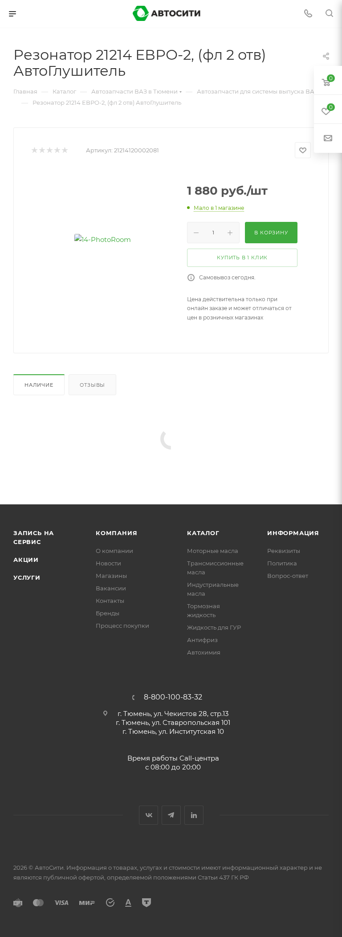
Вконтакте (148, 815)
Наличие (38, 385)
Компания (116, 532)
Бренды (107, 613)
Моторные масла (212, 550)
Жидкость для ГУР (214, 627)
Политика (282, 563)
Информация (293, 532)
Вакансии (111, 588)
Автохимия (203, 652)
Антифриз (202, 639)
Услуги (27, 577)
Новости (108, 563)
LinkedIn (194, 815)
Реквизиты (283, 550)
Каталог (203, 532)
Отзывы (92, 385)
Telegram (171, 815)
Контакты (110, 600)
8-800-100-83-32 (173, 697)
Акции (26, 559)
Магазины (111, 575)
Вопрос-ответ (287, 575)
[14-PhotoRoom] (102, 239)
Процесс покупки (122, 625)
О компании (114, 550)
